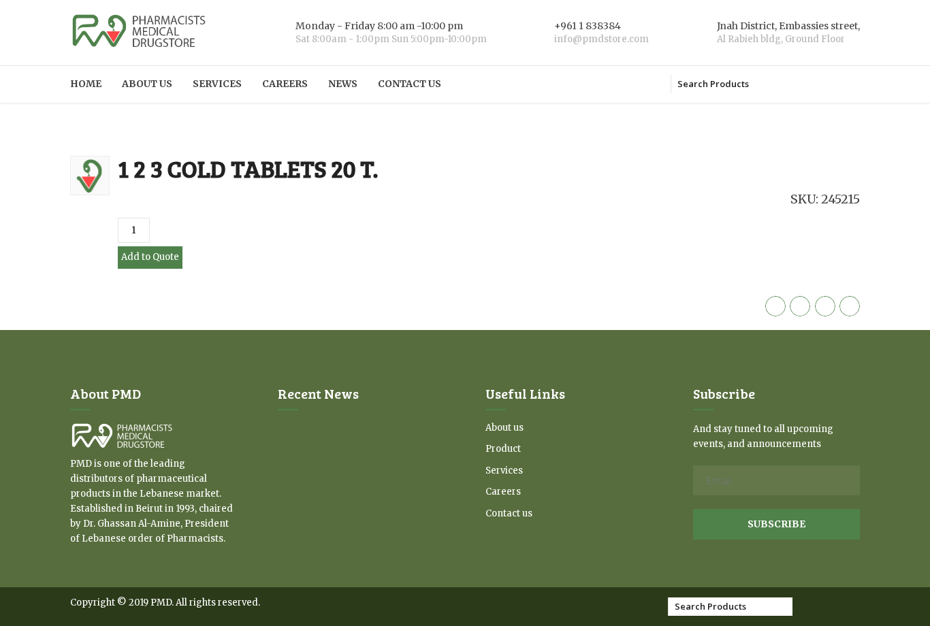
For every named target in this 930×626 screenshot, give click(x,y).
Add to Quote (150, 257)
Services (217, 84)
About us (147, 84)
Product (503, 449)
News (342, 84)
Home (85, 84)
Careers (285, 84)
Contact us (409, 84)
